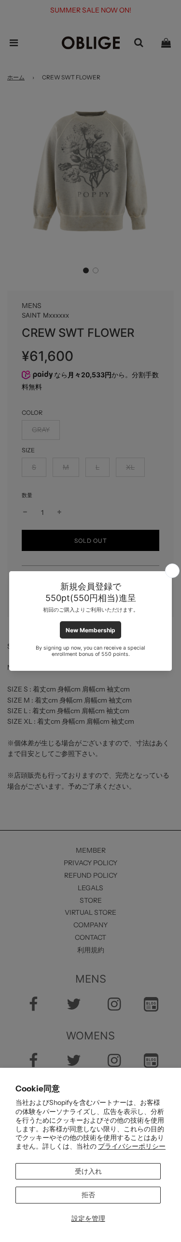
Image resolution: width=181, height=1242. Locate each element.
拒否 (88, 1195)
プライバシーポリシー (132, 1146)
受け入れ (88, 1171)
